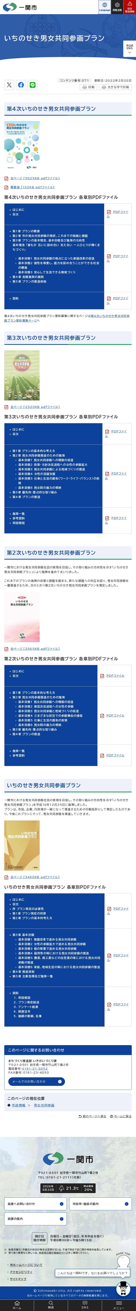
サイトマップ (18, 1279)
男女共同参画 (44, 1105)
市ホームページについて (26, 1265)
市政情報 (19, 1105)
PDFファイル (115, 675)
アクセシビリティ (21, 1272)
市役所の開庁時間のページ (53, 1253)
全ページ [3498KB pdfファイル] (35, 877)
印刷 (91, 87)
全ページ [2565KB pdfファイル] (35, 648)
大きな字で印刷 (118, 87)
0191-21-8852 (35, 1068)
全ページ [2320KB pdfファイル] (35, 407)
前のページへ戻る (94, 1116)
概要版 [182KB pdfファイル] (33, 187)
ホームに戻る (123, 1116)
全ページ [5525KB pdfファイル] (35, 178)
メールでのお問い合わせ (29, 1081)
